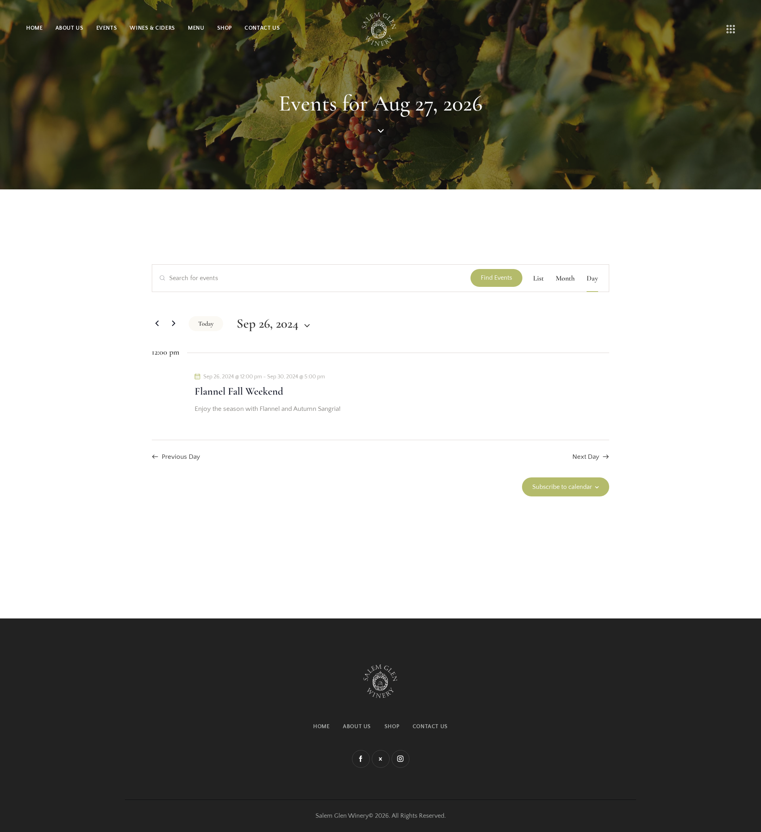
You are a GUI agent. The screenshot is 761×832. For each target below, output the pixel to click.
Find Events (496, 277)
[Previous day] (157, 323)
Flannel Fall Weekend (239, 391)
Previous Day (181, 456)
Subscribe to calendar (562, 486)
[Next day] (173, 323)
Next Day (585, 456)
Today (206, 324)
